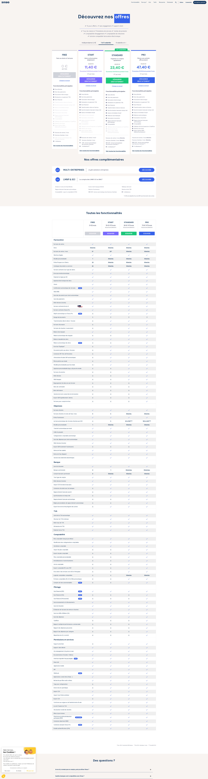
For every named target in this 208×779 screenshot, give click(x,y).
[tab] (89, 42)
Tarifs (154, 2)
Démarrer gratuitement (64, 75)
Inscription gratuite (199, 2)
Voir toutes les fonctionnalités (63, 145)
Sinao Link (56, 662)
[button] (135, 2)
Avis (150, 2)
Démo (181, 2)
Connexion (188, 2)
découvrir (146, 170)
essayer (92, 233)
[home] (5, 2)
